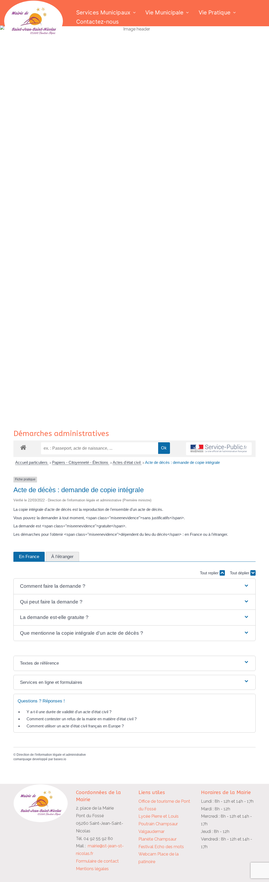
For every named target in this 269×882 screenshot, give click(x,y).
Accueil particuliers (32, 462)
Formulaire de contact (97, 861)
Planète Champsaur (157, 839)
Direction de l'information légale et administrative (51, 755)
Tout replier (210, 573)
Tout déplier (240, 573)
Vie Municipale (164, 12)
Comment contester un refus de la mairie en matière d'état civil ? (82, 719)
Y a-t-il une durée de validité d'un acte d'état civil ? (69, 712)
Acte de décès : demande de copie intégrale (182, 462)
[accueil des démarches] (23, 447)
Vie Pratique (214, 12)
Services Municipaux (103, 12)
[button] (134, 586)
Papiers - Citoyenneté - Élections (80, 462)
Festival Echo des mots (161, 846)
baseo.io (60, 759)
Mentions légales (92, 868)
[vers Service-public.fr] (219, 448)
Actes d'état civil (127, 462)
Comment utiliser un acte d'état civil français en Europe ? (75, 726)
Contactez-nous (97, 21)
